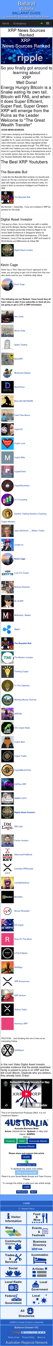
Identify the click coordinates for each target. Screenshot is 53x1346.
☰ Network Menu (26, 1208)
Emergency (19, 23)
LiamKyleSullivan (21, 882)
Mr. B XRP (18, 601)
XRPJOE (18, 713)
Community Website (38, 1141)
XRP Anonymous (21, 981)
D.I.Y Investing (20, 499)
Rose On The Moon (23, 939)
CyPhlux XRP (20, 784)
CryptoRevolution (22, 485)
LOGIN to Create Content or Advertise (27, 1322)
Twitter (22, 1141)
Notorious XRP (20, 1023)
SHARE (26, 1157)
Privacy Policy (28, 1337)
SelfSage (18, 967)
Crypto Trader (20, 755)
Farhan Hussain (21, 840)
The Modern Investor (23, 657)
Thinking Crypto (21, 671)
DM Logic (18, 826)
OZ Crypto (19, 924)
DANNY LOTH (20, 798)
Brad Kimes (19, 386)
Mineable (18, 896)
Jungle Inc (18, 544)
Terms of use (13, 1337)
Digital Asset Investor (23, 250)
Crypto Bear (19, 741)
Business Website (26, 1146)
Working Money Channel (25, 699)
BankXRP (18, 358)
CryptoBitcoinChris (22, 770)
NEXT (33, 1192)
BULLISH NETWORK (23, 401)
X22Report (19, 1050)
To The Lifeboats (21, 685)
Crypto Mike (19, 457)
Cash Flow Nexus (22, 415)
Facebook (10, 1141)
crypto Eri (18, 429)
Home (5, 23)
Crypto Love (19, 443)
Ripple (17, 629)
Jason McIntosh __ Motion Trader (29, 530)
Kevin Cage (19, 284)
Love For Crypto (21, 572)
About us (41, 1337)
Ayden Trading (20, 344)
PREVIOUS (22, 1192)
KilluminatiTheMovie (23, 854)
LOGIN (26, 1187)
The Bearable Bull (22, 197)
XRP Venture (20, 995)
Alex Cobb (18, 316)
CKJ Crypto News (22, 727)
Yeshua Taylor (20, 1009)
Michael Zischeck (22, 586)
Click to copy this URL (26, 1172)
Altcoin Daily (19, 330)
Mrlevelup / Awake (22, 615)
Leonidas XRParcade (23, 868)
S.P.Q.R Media (20, 953)
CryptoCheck (20, 471)
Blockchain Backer (22, 372)
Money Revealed (21, 910)
